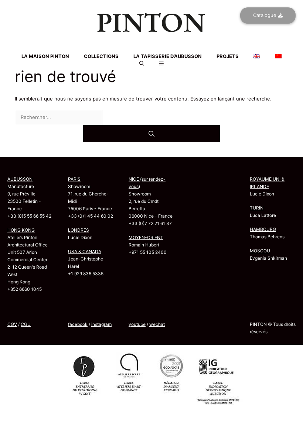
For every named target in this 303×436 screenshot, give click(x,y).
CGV (12, 324)
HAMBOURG (263, 229)
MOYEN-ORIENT (146, 237)
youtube (137, 324)
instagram (101, 324)
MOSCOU (260, 250)
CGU (26, 324)
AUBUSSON (20, 179)
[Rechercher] (151, 133)
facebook (78, 324)
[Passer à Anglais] (151, 46)
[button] (142, 63)
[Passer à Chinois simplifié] (151, 50)
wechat (157, 324)
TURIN (256, 208)
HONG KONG (21, 230)
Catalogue (265, 15)
